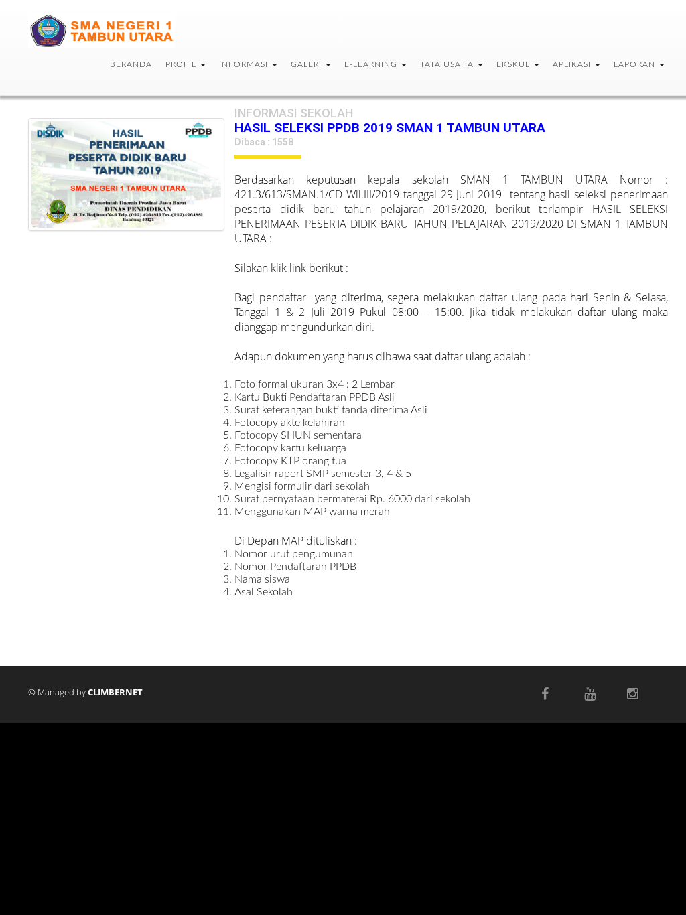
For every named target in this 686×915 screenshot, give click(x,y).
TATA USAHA (448, 64)
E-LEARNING (372, 64)
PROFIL (182, 64)
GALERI (307, 64)
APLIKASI (573, 64)
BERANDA (131, 64)
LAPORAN (636, 64)
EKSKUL (514, 64)
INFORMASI (245, 64)
